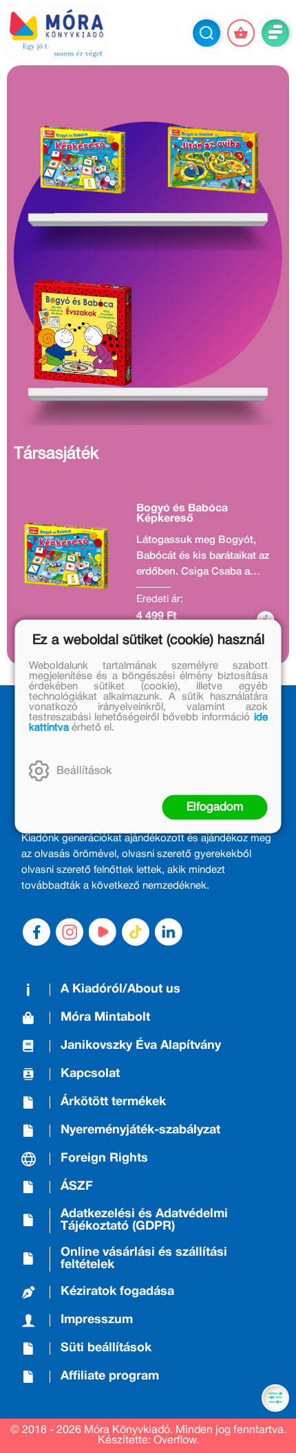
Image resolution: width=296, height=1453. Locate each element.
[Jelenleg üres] (241, 33)
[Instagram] (69, 932)
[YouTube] (102, 932)
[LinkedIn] (168, 932)
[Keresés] (206, 33)
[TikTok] (135, 932)
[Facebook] (36, 932)
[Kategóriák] (275, 1398)
